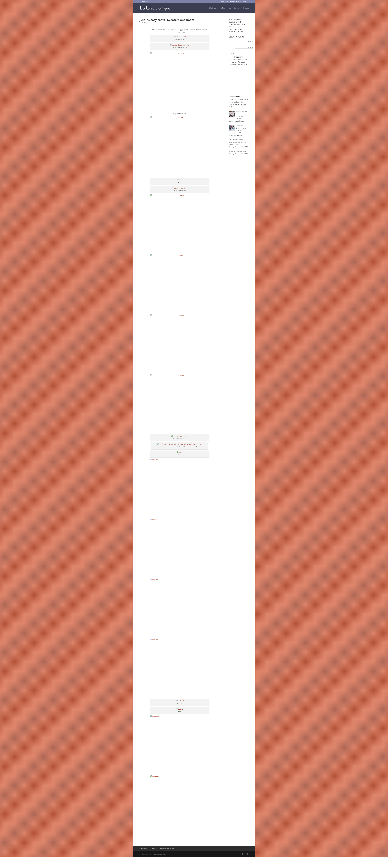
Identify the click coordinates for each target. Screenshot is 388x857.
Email (233, 53)
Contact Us (153, 849)
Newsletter (224, 1)
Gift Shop (212, 8)
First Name (249, 41)
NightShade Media (160, 854)
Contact (246, 8)
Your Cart (246, 1)
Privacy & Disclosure (235, 1)
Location (222, 8)
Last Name (249, 47)
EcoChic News (151, 23)
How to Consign (234, 8)
